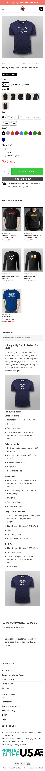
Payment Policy (8, 710)
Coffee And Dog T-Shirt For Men (11, 277)
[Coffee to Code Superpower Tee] (11, 301)
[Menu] (3, 9)
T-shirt (22, 63)
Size (4, 112)
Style (5, 89)
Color (4, 128)
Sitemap (5, 688)
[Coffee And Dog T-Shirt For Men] (11, 260)
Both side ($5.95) (14, 156)
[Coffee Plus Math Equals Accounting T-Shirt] (33, 219)
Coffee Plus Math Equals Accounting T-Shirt (33, 236)
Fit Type (5, 79)
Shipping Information (11, 706)
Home (4, 63)
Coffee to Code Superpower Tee (8, 318)
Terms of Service (9, 684)
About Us (6, 670)
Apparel (12, 63)
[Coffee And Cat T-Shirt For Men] (33, 260)
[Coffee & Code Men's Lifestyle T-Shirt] (11, 219)
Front (9, 149)
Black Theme (34, 63)
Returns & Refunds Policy (13, 675)
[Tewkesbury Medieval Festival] (22, 9)
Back (9, 152)
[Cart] (41, 9)
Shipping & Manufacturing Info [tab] (16, 338)
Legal (4, 719)
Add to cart (27, 171)
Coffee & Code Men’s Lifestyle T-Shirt (10, 236)
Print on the (7, 145)
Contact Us (7, 702)
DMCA (4, 715)
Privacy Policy (8, 679)
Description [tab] (8, 332)
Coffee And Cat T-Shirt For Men (32, 277)
